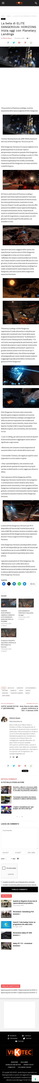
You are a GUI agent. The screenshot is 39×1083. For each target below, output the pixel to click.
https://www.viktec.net (15, 721)
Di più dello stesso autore (12, 782)
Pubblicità (11, 1067)
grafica (28, 690)
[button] (36, 3)
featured (5, 690)
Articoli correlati (9, 779)
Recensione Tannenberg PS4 (23, 912)
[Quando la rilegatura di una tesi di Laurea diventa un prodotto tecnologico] (6, 903)
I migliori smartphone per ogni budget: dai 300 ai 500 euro (23, 807)
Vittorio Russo (7, 38)
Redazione (14, 1062)
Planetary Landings (17, 693)
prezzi (28, 693)
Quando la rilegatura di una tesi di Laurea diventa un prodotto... (25, 902)
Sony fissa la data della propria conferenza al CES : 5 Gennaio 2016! (29, 708)
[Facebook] (10, 757)
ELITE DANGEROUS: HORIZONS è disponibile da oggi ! (26, 613)
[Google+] (13, 757)
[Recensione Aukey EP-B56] (6, 935)
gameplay (13, 690)
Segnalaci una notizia (13, 1064)
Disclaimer (24, 1062)
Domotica (4, 792)
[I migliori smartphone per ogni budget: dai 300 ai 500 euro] (6, 810)
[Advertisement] (19, 9)
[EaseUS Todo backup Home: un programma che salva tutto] (6, 924)
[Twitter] (16, 757)
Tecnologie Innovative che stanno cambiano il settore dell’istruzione (24, 798)
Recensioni (6, 896)
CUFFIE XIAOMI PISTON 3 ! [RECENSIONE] (9, 707)
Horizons (5, 693)
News (9, 16)
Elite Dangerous (31, 688)
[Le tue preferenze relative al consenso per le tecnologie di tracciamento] (35, 1079)
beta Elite (11, 688)
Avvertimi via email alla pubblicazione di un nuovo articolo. (20, 885)
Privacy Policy (28, 1064)
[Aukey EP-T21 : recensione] (6, 946)
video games (6, 695)
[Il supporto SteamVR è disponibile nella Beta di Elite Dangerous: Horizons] (8, 632)
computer (20, 688)
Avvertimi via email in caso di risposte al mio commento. (19, 882)
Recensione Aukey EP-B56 (22, 933)
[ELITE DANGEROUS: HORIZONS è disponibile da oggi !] (26, 603)
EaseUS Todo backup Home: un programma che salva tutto (24, 923)
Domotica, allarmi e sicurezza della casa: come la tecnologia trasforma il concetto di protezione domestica (25, 788)
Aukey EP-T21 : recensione (22, 943)
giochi (21, 690)
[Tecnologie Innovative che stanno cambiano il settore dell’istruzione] (6, 800)
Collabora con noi (24, 1067)
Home (3, 16)
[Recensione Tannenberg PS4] (6, 914)
